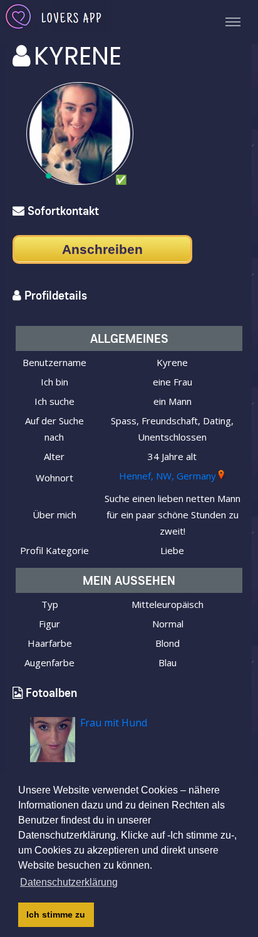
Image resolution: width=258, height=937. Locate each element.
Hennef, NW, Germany (167, 475)
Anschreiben (102, 249)
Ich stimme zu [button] (55, 914)
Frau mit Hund (113, 723)
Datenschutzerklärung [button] (69, 882)
